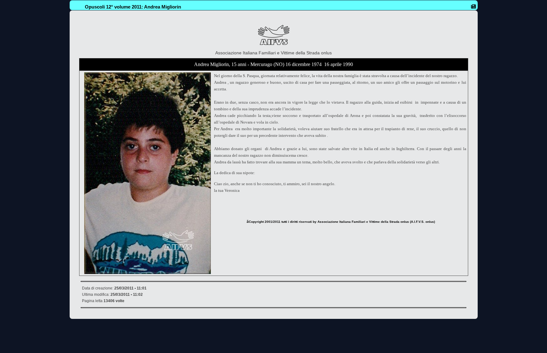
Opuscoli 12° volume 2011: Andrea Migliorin (133, 6)
